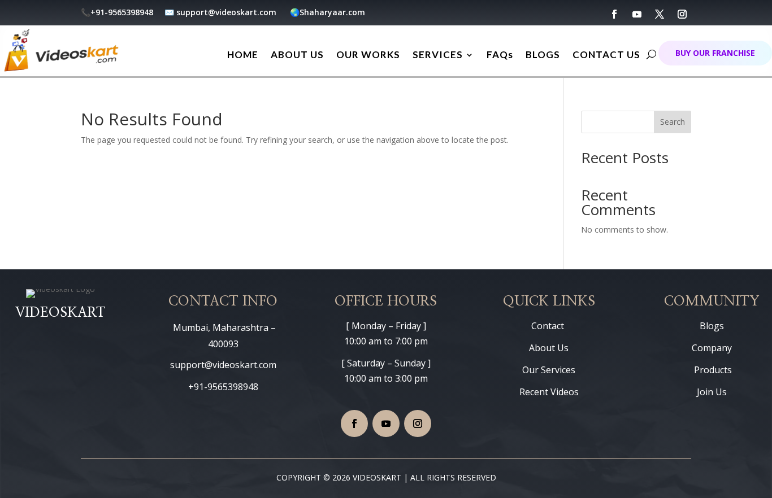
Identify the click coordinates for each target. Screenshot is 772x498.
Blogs (712, 326)
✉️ (169, 12)
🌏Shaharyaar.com (327, 12)
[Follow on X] (659, 14)
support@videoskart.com (227, 12)
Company (712, 348)
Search (672, 121)
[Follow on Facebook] (614, 14)
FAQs (500, 54)
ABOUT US (297, 54)
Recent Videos (549, 392)
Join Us (712, 392)
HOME (242, 54)
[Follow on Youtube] (637, 14)
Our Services (548, 370)
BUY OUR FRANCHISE (715, 52)
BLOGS (543, 54)
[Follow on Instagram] (682, 14)
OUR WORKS (368, 54)
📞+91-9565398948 (118, 12)
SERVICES (438, 54)
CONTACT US (606, 54)
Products (712, 370)
